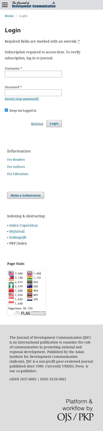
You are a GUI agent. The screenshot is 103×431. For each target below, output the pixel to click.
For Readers (16, 159)
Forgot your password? (22, 98)
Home (9, 16)
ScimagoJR (17, 237)
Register (37, 123)
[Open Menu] (5, 5)
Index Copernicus (23, 225)
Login (54, 123)
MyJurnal (16, 231)
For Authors (16, 166)
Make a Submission (26, 195)
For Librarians (17, 174)
